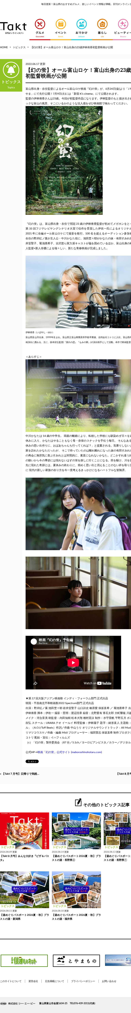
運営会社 (33, 981)
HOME (4, 47)
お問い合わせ (109, 981)
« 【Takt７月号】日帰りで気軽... (19, 773)
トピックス (19, 47)
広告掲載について (54, 981)
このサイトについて (10, 981)
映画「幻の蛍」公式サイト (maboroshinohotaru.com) (70, 752)
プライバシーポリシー (83, 981)
